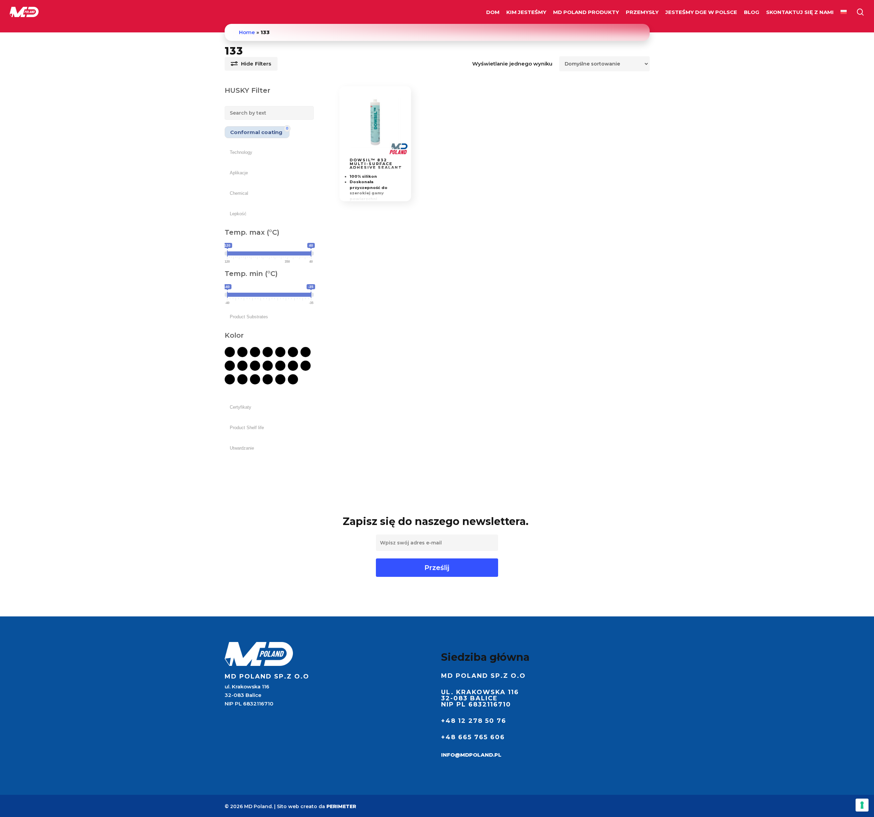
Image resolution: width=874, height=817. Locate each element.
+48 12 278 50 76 (473, 721)
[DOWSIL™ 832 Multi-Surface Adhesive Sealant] (375, 122)
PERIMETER (341, 806)
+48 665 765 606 (473, 737)
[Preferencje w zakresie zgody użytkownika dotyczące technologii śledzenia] (862, 805)
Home (247, 32)
